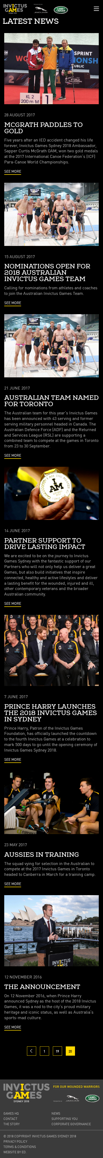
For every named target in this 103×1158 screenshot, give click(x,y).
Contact (10, 1119)
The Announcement (42, 987)
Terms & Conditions (19, 1147)
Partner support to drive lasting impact (44, 544)
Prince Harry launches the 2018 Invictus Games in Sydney (50, 713)
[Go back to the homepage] (15, 9)
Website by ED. (14, 1152)
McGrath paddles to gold (43, 128)
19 (57, 1051)
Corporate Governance (71, 1124)
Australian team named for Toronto (51, 401)
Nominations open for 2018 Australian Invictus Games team (47, 272)
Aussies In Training (41, 855)
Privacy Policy (15, 1141)
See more (12, 171)
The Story (11, 1124)
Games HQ (11, 1113)
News (56, 1113)
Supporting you (65, 1119)
